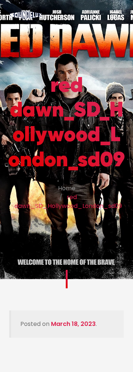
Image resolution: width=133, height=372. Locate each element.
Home (66, 188)
